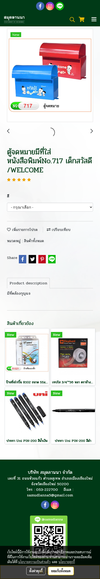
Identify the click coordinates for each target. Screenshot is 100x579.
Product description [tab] (28, 283)
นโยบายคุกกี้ (67, 562)
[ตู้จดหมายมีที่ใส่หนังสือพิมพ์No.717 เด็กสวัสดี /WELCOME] (50, 75)
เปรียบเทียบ (60, 230)
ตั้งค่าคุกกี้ (36, 571)
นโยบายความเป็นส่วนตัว (34, 562)
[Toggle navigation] (94, 19)
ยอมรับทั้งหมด (61, 571)
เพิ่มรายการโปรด (24, 230)
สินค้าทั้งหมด (34, 241)
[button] (70, 19)
